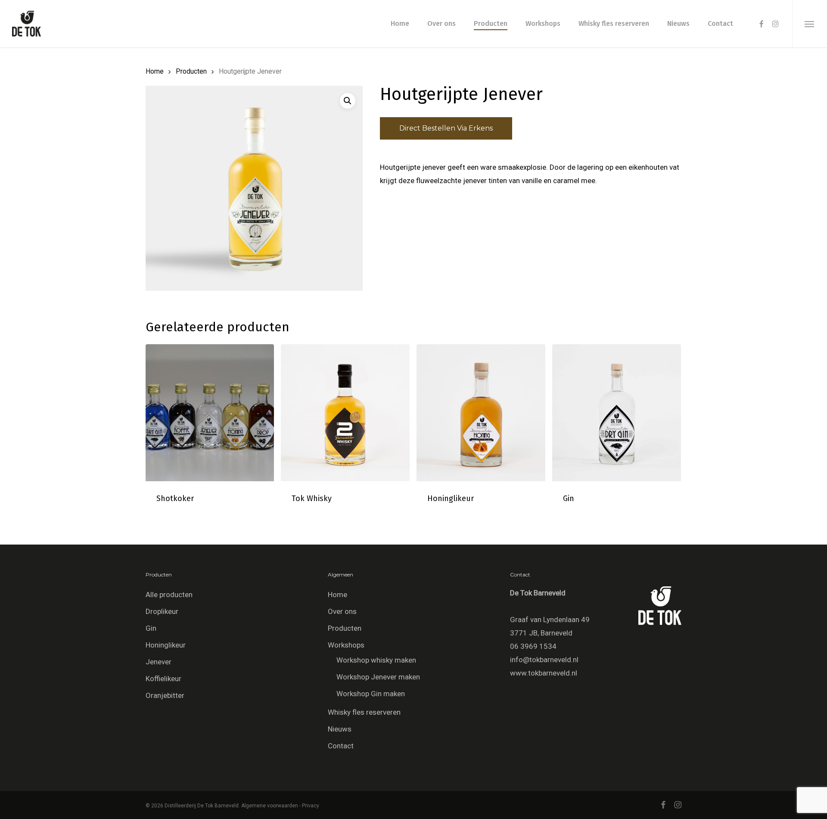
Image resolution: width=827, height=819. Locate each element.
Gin (151, 628)
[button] (809, 23)
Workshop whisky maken (376, 660)
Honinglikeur (166, 645)
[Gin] (616, 413)
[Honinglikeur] (481, 413)
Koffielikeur (163, 678)
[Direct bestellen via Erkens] (154, 508)
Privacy (310, 806)
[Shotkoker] (210, 413)
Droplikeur (162, 611)
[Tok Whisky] (345, 413)
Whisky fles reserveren (364, 712)
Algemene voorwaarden (269, 806)
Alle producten (169, 594)
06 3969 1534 (533, 646)
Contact (341, 745)
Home (155, 71)
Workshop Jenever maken (378, 677)
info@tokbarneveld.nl (544, 659)
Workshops (346, 645)
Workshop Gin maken (370, 693)
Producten (191, 71)
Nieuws (339, 729)
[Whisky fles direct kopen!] (289, 508)
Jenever (158, 661)
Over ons (342, 611)
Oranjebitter (165, 695)
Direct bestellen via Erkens (446, 128)
